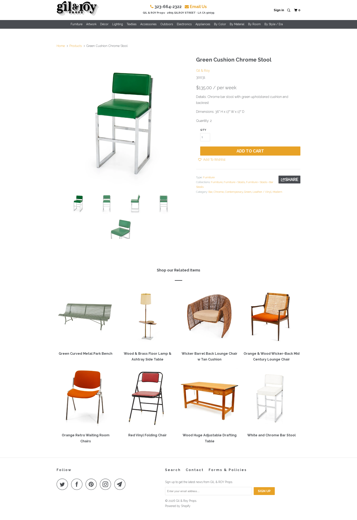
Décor (104, 24)
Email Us (198, 6)
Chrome (219, 191)
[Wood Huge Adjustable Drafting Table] (209, 399)
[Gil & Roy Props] (78, 8)
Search (173, 470)
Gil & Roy (203, 71)
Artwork (91, 24)
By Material (237, 24)
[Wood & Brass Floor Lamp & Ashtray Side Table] (147, 317)
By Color (220, 24)
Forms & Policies (228, 470)
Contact (195, 470)
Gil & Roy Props (186, 500)
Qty (203, 129)
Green (247, 191)
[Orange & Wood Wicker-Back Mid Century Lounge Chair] (271, 317)
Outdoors (166, 24)
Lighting (117, 24)
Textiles (132, 24)
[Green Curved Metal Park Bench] (85, 317)
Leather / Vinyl (262, 191)
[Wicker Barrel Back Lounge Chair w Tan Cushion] (209, 317)
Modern (277, 191)
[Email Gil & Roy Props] (121, 484)
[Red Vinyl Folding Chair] (147, 399)
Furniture (76, 24)
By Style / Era (273, 24)
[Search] (289, 10)
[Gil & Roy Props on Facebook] (78, 484)
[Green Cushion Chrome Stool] (124, 121)
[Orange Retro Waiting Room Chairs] (85, 399)
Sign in (279, 10)
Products (75, 46)
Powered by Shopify (177, 506)
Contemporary (234, 191)
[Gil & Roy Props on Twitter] (63, 484)
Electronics (184, 24)
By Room (254, 24)
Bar (210, 191)
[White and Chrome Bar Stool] (271, 399)
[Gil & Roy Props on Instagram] (106, 484)
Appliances (202, 24)
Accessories (148, 24)
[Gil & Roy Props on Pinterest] (92, 484)
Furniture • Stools (234, 182)
